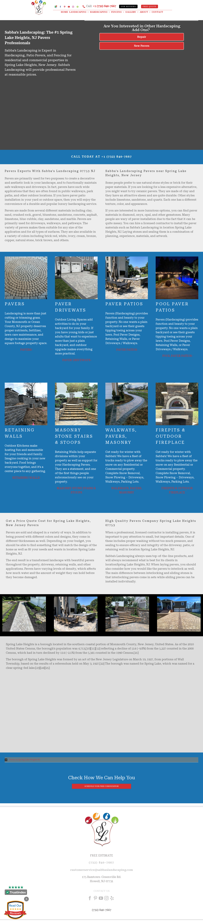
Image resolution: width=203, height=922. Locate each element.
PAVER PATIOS (126, 349)
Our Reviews (128, 7)
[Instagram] (106, 898)
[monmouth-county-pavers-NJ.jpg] (24, 598)
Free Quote (149, 7)
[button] (101, 759)
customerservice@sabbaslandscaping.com (101, 870)
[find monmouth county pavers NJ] (127, 598)
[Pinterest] (95, 898)
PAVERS (26, 349)
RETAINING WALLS (26, 477)
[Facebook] (90, 898)
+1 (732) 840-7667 (104, 6)
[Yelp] (112, 898)
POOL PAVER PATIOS (177, 356)
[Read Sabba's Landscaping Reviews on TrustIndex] (16, 892)
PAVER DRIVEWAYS (76, 360)
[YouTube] (101, 898)
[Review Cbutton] (15, 910)
